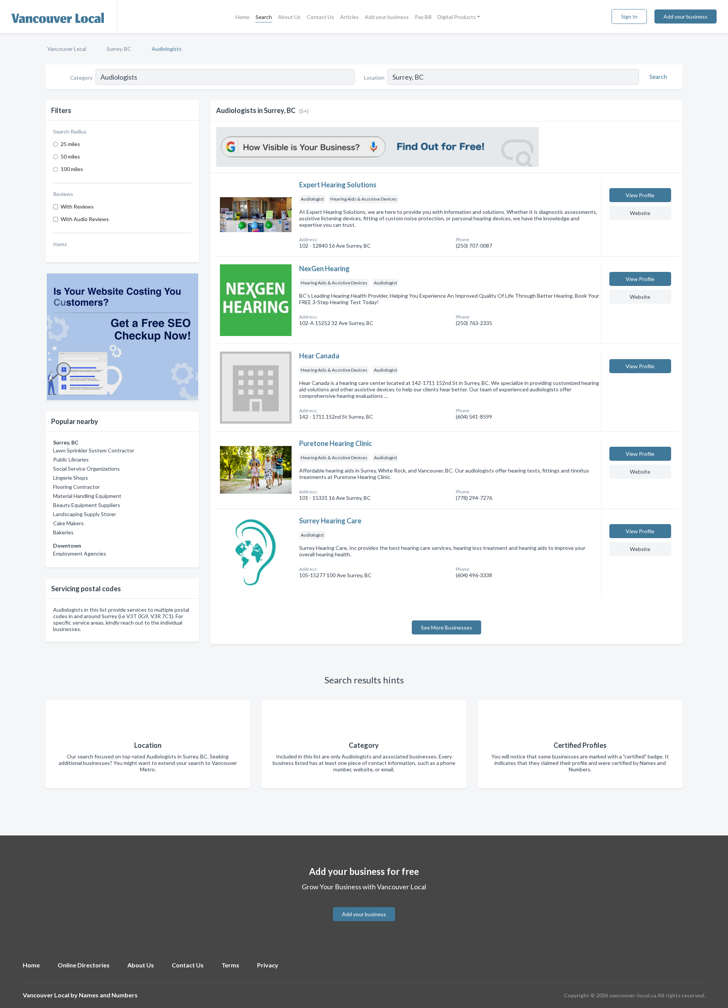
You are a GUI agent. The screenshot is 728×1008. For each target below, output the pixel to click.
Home (242, 17)
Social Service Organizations (86, 468)
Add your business (387, 17)
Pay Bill (423, 17)
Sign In (629, 16)
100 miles (72, 169)
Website (640, 213)
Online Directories (84, 965)
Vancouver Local (66, 49)
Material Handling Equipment (87, 496)
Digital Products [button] (457, 17)
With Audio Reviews (85, 219)
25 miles (70, 144)
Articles (349, 17)
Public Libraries (71, 459)
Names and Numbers (108, 995)
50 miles (70, 156)
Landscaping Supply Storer (84, 514)
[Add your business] (364, 905)
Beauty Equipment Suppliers (86, 505)
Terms (230, 965)
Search (264, 17)
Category (81, 77)
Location (374, 77)
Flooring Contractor (76, 487)
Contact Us (320, 17)
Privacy (267, 965)
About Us (289, 17)
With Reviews (77, 206)
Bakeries (63, 532)
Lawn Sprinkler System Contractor (93, 450)
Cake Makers (68, 523)
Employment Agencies (79, 553)
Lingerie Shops (70, 477)
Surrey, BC (119, 49)
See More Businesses (446, 627)
